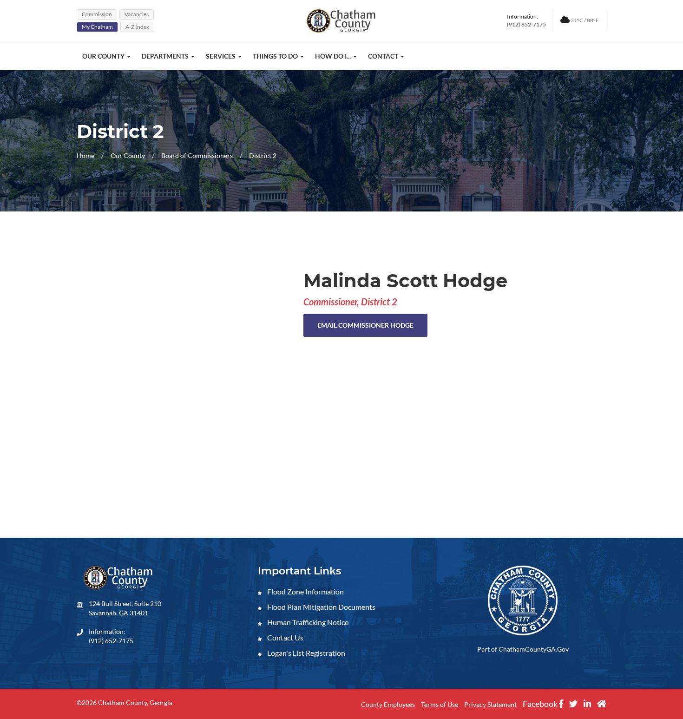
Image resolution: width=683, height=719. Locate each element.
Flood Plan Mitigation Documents (320, 606)
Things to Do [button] (276, 56)
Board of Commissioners (197, 155)
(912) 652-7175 (111, 641)
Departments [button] (166, 56)
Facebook (541, 704)
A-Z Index (137, 26)
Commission (97, 14)
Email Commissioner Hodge (365, 325)
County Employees (388, 704)
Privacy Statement (490, 704)
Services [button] (221, 56)
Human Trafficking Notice (307, 622)
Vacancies (137, 14)
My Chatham (97, 26)
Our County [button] (104, 56)
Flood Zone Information (305, 591)
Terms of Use (439, 704)
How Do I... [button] (333, 56)
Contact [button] (384, 56)
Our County (128, 155)
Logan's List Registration (305, 652)
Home (85, 155)
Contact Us (284, 637)
